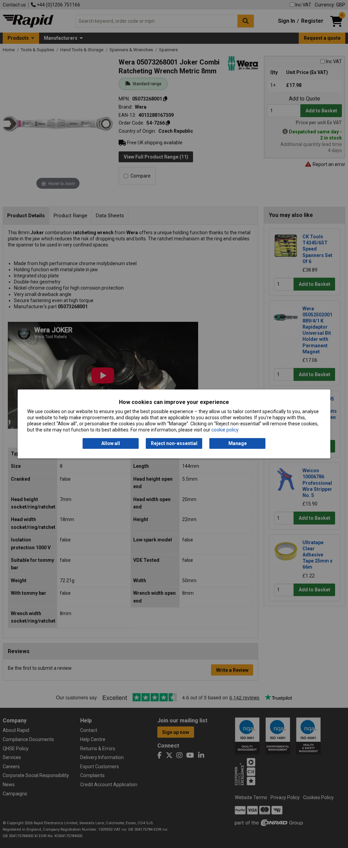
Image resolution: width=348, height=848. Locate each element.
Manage (237, 443)
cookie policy (225, 430)
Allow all (110, 443)
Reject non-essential (174, 443)
